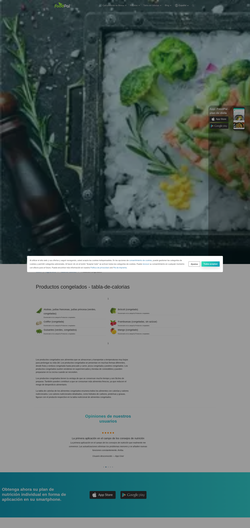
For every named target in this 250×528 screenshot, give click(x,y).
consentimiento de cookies (140, 260)
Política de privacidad (99, 267)
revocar (146, 264)
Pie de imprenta (120, 267)
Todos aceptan (211, 264)
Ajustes (194, 264)
